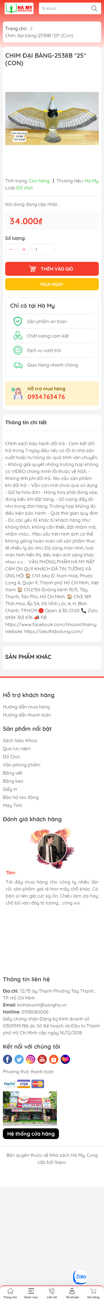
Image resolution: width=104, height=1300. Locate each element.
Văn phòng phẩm (21, 765)
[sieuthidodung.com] (19, 8)
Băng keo (13, 781)
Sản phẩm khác (28, 656)
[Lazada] (65, 1059)
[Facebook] (7, 1059)
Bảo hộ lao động (21, 797)
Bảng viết (13, 773)
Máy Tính (12, 805)
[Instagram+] (30, 1059)
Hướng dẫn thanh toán (27, 715)
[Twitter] (19, 1059)
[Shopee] (53, 1059)
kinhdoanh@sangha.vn (41, 1005)
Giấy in (10, 789)
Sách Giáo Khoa (20, 740)
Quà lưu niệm (17, 748)
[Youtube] (42, 1059)
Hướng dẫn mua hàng (26, 707)
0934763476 (46, 397)
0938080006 (35, 1012)
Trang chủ (16, 28)
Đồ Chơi (11, 756)
